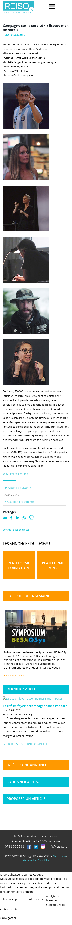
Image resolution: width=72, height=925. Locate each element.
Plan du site (59, 856)
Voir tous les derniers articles (26, 744)
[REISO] (18, 7)
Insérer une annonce (27, 765)
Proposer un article (26, 798)
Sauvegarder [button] (8, 918)
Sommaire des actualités (16, 529)
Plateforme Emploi (53, 565)
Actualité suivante (19, 488)
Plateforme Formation (19, 565)
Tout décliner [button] (34, 899)
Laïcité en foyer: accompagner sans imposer (35, 706)
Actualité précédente (20, 502)
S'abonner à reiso (23, 781)
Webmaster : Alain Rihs (36, 860)
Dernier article (21, 689)
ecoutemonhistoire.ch (15, 473)
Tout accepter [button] (11, 899)
